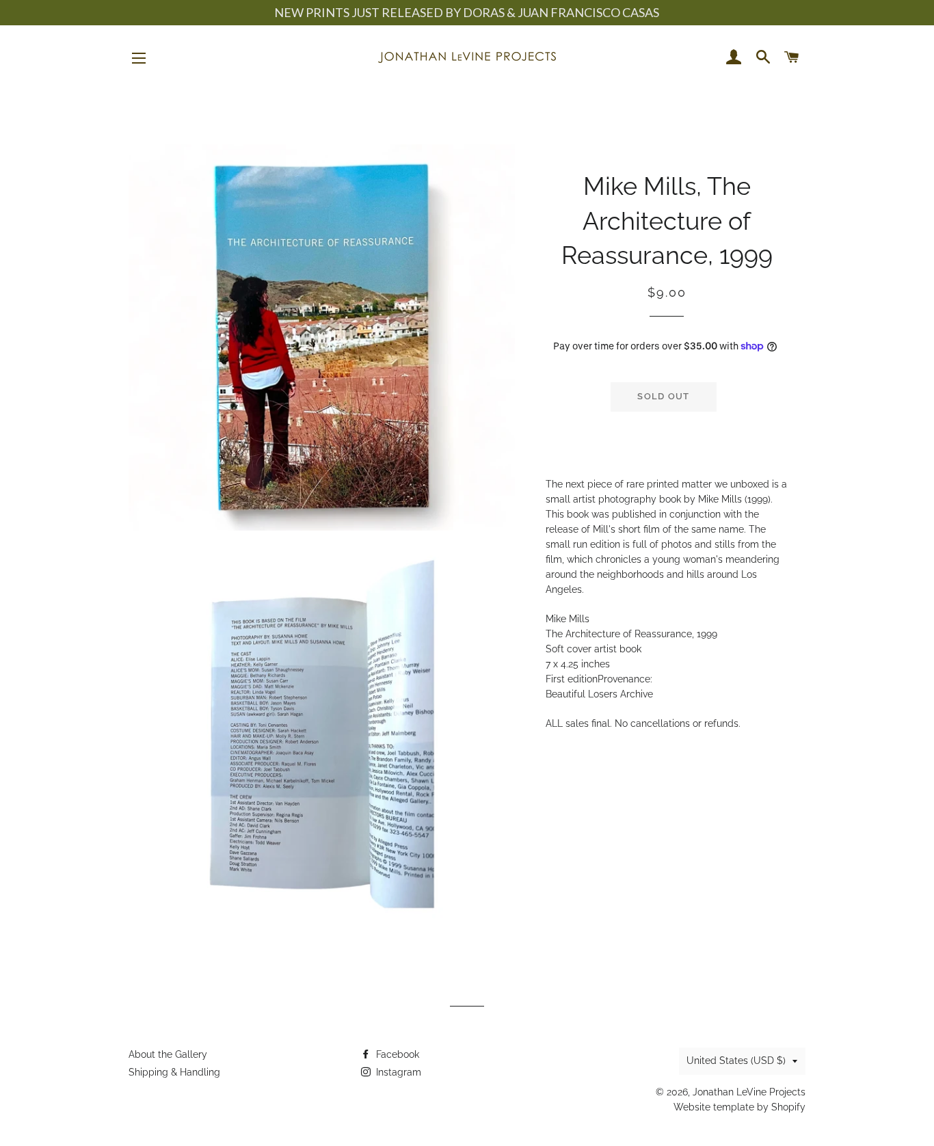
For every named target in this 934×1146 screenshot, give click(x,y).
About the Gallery (168, 1054)
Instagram (397, 1072)
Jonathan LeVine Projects (749, 1092)
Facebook (396, 1054)
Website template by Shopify (739, 1107)
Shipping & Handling (174, 1072)
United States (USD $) (736, 1060)
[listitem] (667, 604)
